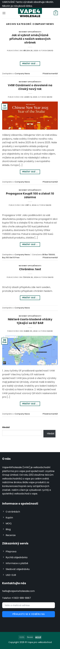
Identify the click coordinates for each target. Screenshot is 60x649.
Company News (22, 73)
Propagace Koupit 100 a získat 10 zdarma (30, 195)
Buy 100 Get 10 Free (11, 257)
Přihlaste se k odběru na (28, 614)
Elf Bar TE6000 (48, 254)
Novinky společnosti (30, 32)
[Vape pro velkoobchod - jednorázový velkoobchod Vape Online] (30, 13)
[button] (4, 13)
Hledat (6, 427)
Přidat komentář (50, 73)
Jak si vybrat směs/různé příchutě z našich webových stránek (30, 39)
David (50, 50)
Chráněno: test (30, 269)
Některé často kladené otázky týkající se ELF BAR (30, 321)
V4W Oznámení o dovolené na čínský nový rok (30, 87)
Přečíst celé (30, 63)
